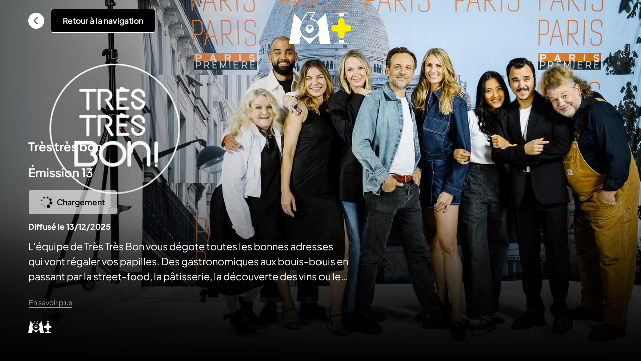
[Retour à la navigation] (36, 21)
